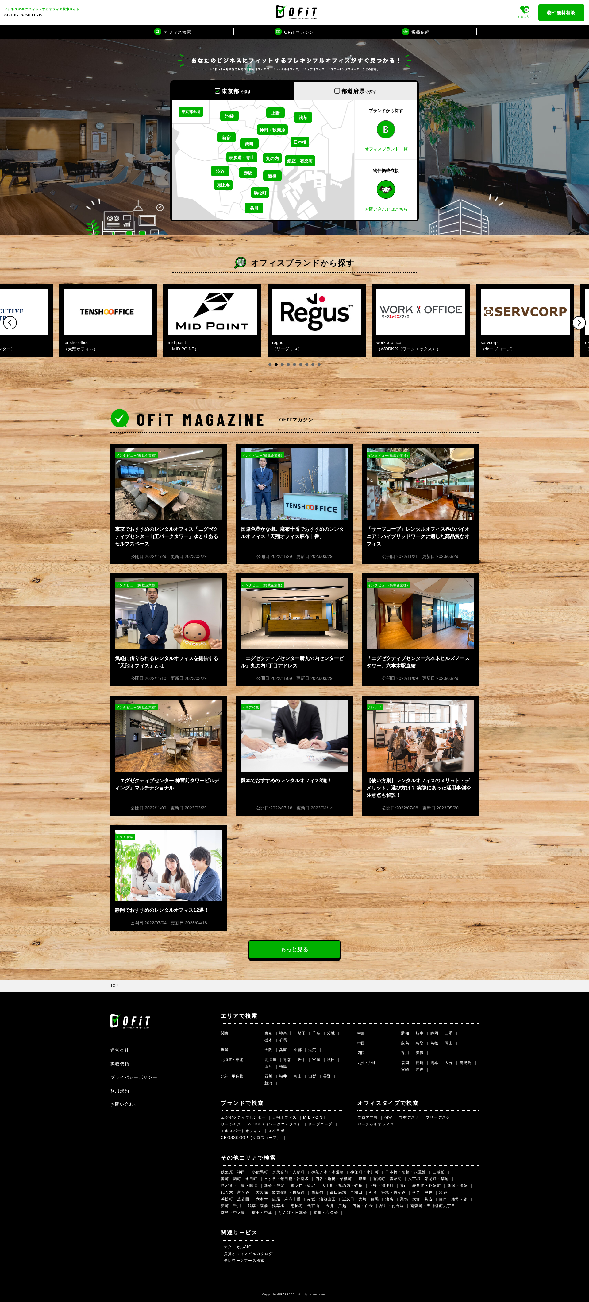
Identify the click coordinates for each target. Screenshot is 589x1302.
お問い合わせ (124, 1104)
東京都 (237, 91)
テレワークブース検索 (244, 1260)
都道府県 (359, 91)
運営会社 (119, 1050)
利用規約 (119, 1090)
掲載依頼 (119, 1063)
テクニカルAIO (238, 1247)
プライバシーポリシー (133, 1077)
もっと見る (294, 949)
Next (579, 322)
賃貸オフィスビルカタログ (248, 1254)
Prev (10, 322)
